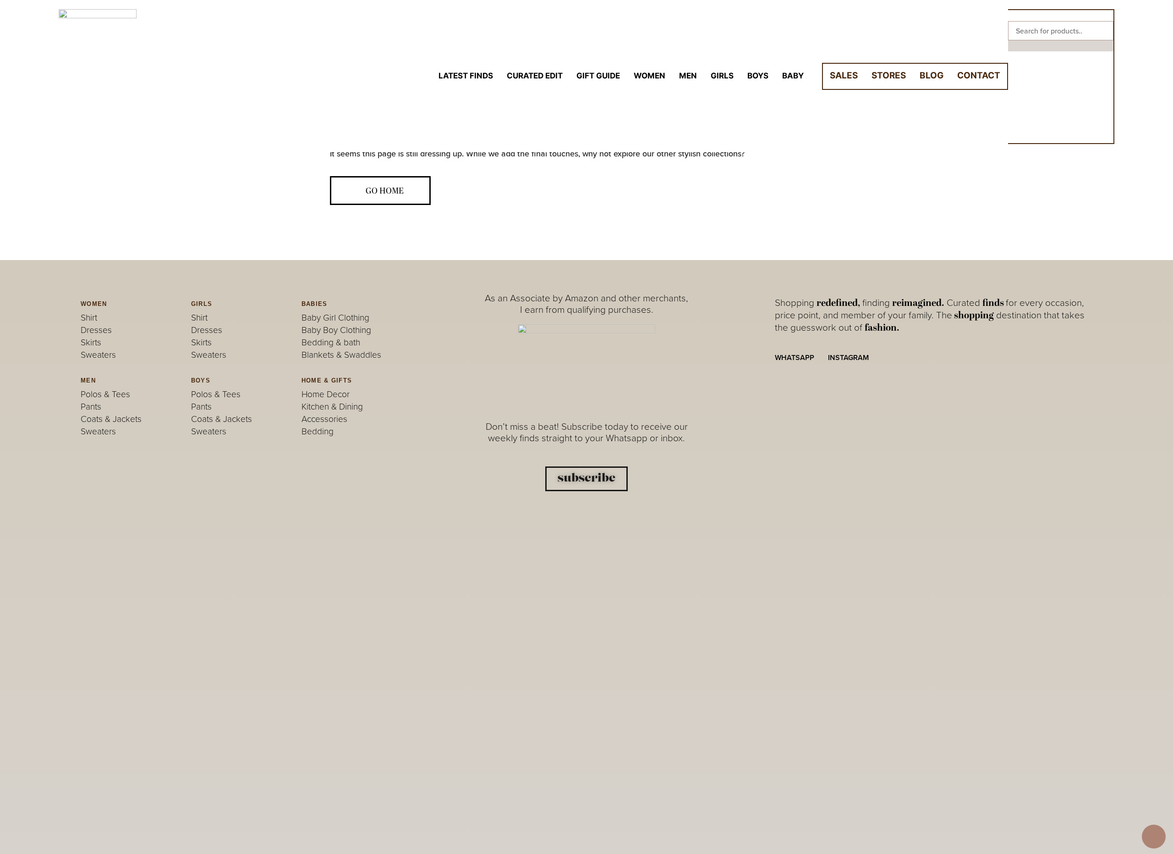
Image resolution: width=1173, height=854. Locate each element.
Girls (722, 75)
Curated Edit (535, 75)
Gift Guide (598, 75)
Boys (757, 75)
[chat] (1154, 836)
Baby (793, 75)
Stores (889, 75)
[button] (1060, 15)
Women (649, 75)
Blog (931, 75)
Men (688, 75)
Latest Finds (466, 75)
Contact (978, 75)
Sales (844, 75)
